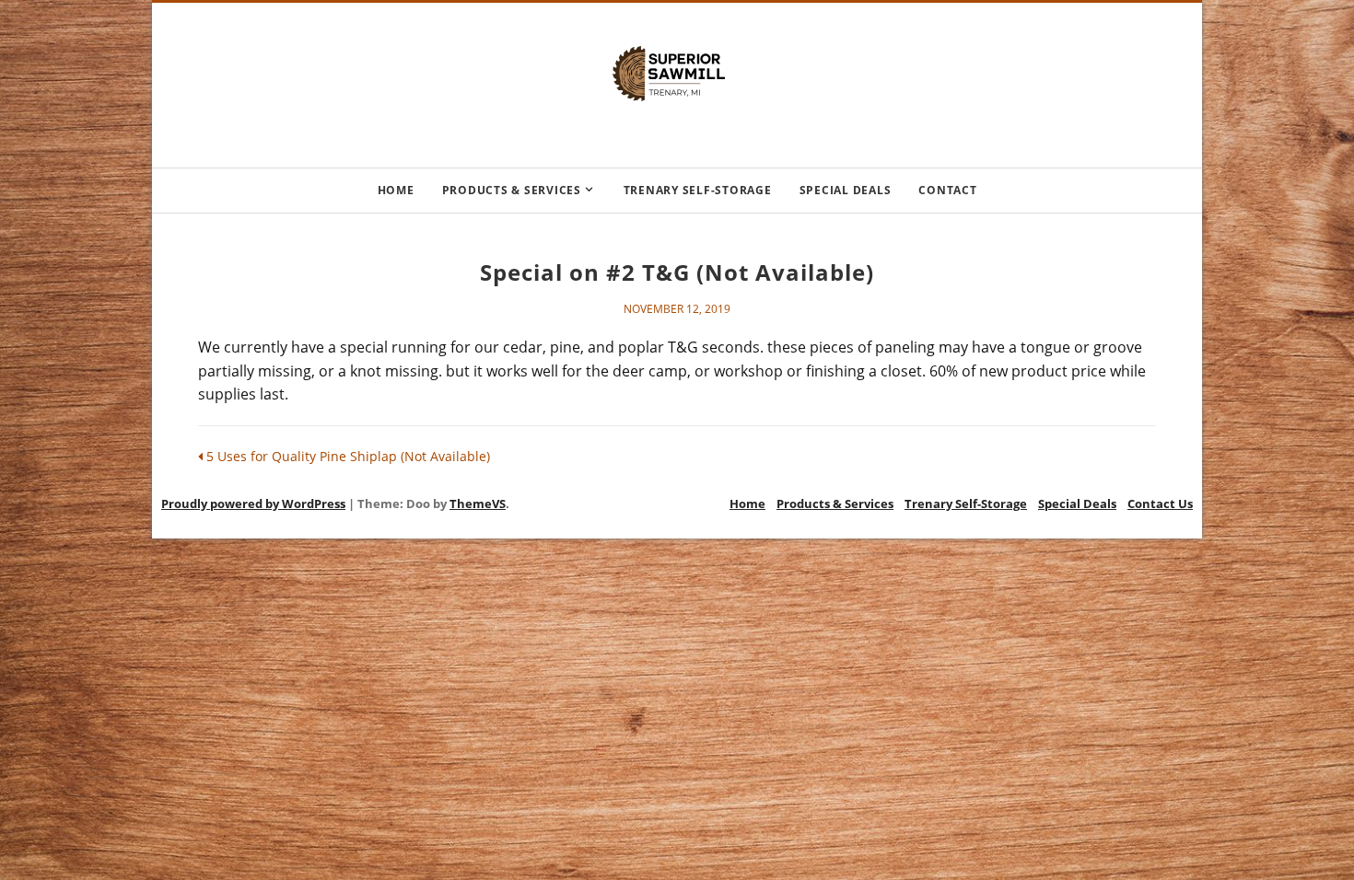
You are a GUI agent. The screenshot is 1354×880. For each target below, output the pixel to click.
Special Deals (846, 190)
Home (396, 190)
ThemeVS (477, 503)
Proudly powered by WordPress (253, 503)
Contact (947, 190)
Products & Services (511, 190)
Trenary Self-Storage (698, 190)
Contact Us (1160, 503)
